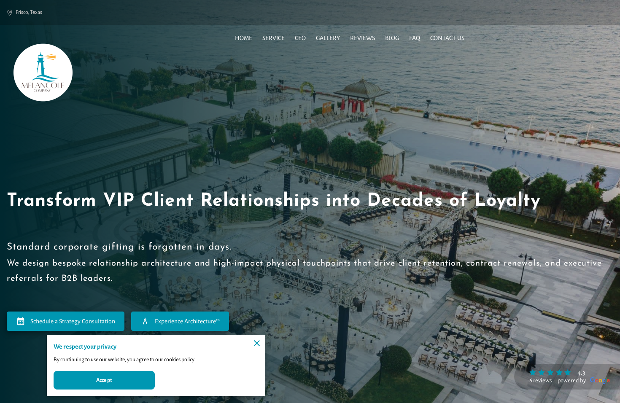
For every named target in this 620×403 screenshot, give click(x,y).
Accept (104, 380)
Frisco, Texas (29, 12)
